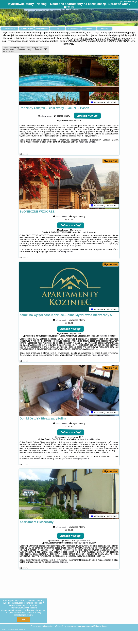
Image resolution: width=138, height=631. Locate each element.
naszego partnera (87, 142)
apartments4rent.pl (128, 1)
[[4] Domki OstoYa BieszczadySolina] (69, 390)
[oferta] (92, 102)
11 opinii (84, 232)
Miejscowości (42, 28)
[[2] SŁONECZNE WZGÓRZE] (69, 183)
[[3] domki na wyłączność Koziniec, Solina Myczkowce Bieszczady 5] (69, 287)
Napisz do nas (101, 626)
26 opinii (84, 543)
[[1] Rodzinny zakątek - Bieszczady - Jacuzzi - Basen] (69, 80)
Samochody (73, 28)
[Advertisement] (69, 599)
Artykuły (104, 28)
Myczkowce (110, 57)
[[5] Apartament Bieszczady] (69, 494)
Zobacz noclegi (87, 115)
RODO (30, 615)
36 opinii (103, 336)
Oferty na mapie (26, 28)
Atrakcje (88, 28)
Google (7, 603)
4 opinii (88, 439)
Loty (57, 28)
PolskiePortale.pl (18, 630)
